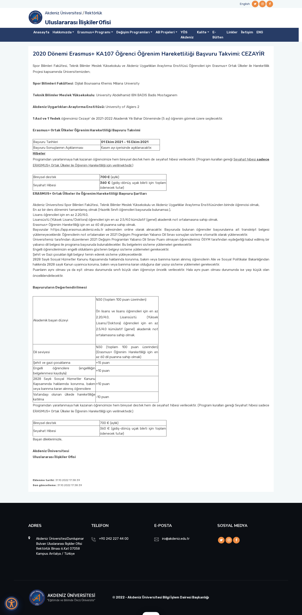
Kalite (201, 32)
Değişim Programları (133, 32)
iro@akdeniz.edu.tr (175, 539)
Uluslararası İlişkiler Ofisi (78, 22)
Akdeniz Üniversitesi (63, 13)
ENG (259, 32)
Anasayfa (41, 32)
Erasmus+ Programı (93, 32)
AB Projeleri (165, 32)
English (245, 4)
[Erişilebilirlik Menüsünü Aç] (11, 603)
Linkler (232, 32)
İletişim (247, 32)
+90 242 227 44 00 (113, 539)
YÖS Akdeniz (187, 34)
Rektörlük (93, 13)
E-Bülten (217, 34)
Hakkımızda (62, 32)
